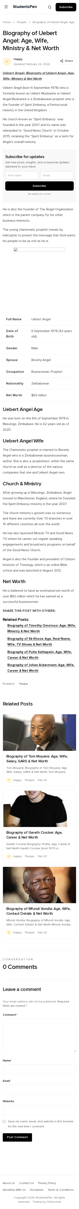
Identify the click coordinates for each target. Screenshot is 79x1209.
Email (7, 1080)
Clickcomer (54, 1201)
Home (7, 22)
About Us (9, 1183)
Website (8, 1101)
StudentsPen (25, 6)
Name (7, 1060)
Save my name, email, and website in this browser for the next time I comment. (41, 1124)
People (21, 22)
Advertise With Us (14, 1189)
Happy (18, 59)
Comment (10, 1014)
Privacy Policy (47, 1183)
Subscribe (66, 7)
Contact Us (26, 1183)
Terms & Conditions (61, 1189)
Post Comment (17, 1137)
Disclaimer (36, 1189)
